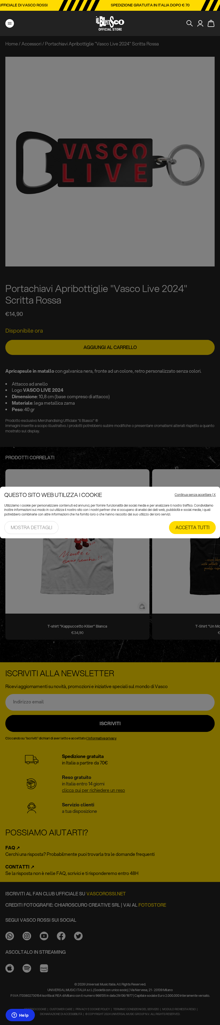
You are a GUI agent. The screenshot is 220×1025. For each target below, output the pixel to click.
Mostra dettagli (31, 527)
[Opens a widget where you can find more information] (20, 1015)
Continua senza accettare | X (195, 495)
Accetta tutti (192, 527)
